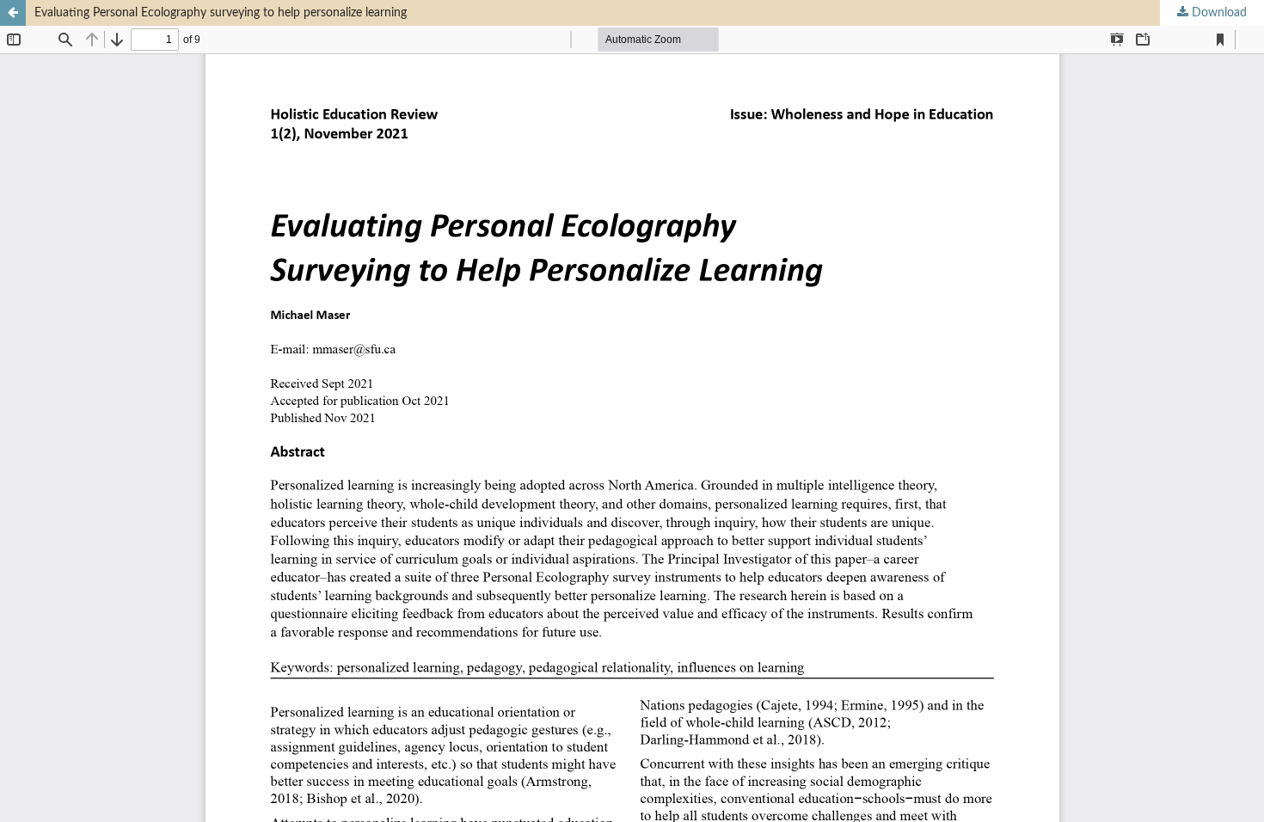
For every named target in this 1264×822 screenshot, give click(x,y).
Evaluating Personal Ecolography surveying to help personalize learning (220, 13)
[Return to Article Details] (13, 13)
